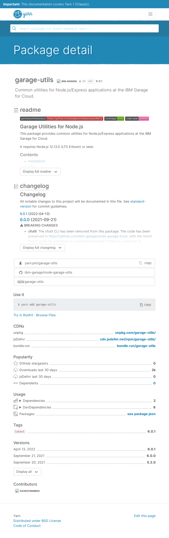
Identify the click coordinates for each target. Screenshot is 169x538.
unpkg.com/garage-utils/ (135, 332)
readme (30, 109)
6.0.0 (25, 219)
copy (147, 263)
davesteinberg (30, 491)
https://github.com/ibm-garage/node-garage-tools (88, 236)
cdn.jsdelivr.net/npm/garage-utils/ (128, 339)
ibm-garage (69, 81)
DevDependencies (37, 407)
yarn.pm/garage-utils (41, 263)
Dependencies (34, 401)
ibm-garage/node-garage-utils (48, 272)
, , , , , (35, 407)
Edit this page (145, 516)
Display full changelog (39, 247)
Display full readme (37, 171)
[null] (61, 118)
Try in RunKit (23, 315)
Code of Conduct (27, 526)
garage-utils (34, 282)
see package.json (141, 414)
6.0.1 (23, 214)
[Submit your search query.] (14, 28)
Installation (36, 161)
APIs (31, 166)
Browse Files (46, 315)
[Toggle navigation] (150, 14)
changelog (34, 185)
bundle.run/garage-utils (136, 346)
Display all (24, 471)
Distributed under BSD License (37, 521)
